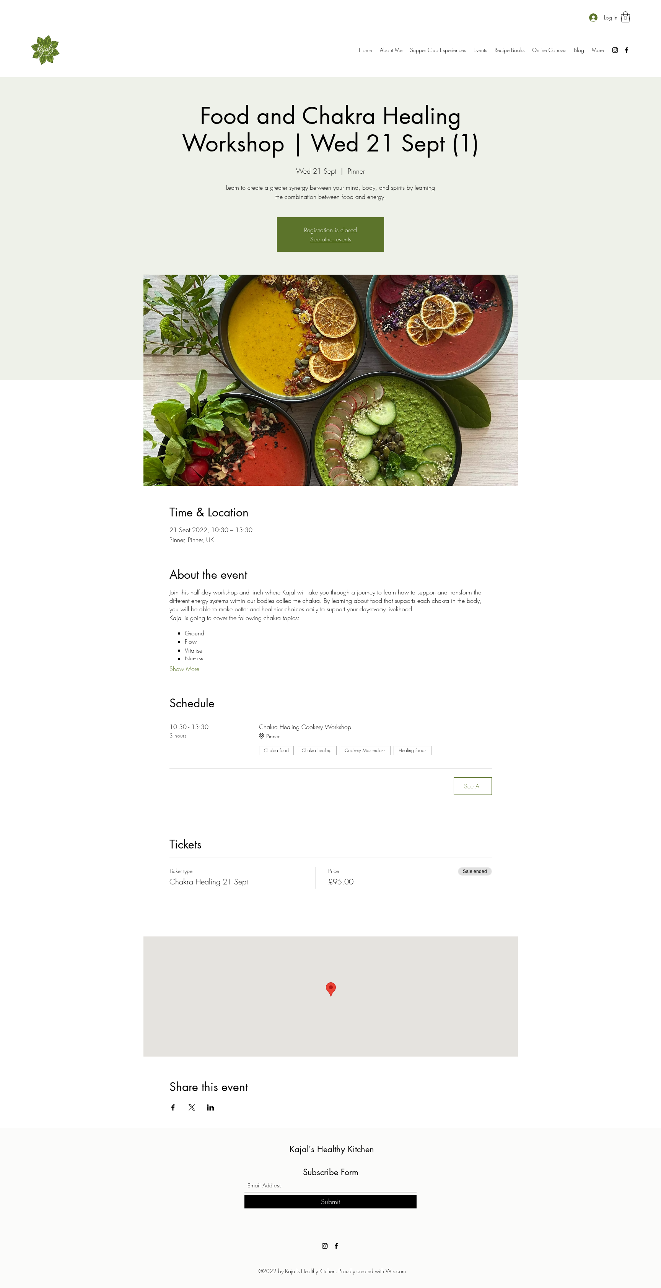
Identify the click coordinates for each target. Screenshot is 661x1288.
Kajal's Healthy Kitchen (332, 1149)
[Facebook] (626, 50)
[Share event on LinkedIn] (210, 1107)
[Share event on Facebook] (173, 1107)
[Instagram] (615, 50)
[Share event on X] (191, 1107)
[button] (625, 17)
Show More (184, 668)
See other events (330, 239)
